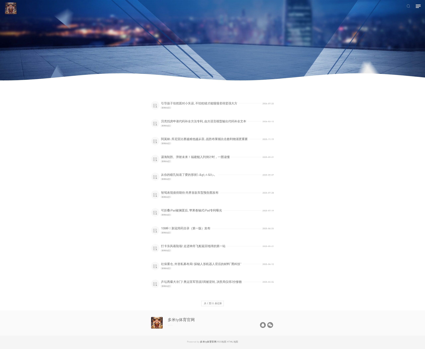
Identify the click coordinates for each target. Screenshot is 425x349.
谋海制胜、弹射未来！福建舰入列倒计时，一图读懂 (195, 157)
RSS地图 (221, 341)
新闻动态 (166, 108)
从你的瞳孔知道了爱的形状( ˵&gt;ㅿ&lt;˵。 (189, 174)
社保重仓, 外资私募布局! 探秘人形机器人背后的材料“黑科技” (201, 264)
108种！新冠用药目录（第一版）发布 (185, 228)
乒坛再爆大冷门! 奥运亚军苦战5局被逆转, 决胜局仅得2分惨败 (201, 281)
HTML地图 (232, 341)
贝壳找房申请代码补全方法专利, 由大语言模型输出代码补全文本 (203, 121)
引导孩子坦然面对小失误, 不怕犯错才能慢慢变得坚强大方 (199, 103)
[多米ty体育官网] (58, 8)
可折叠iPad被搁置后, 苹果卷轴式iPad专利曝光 (191, 210)
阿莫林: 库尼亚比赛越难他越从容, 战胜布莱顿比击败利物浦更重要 (204, 139)
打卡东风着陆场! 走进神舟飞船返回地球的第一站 (193, 246)
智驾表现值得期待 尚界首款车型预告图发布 (189, 192)
